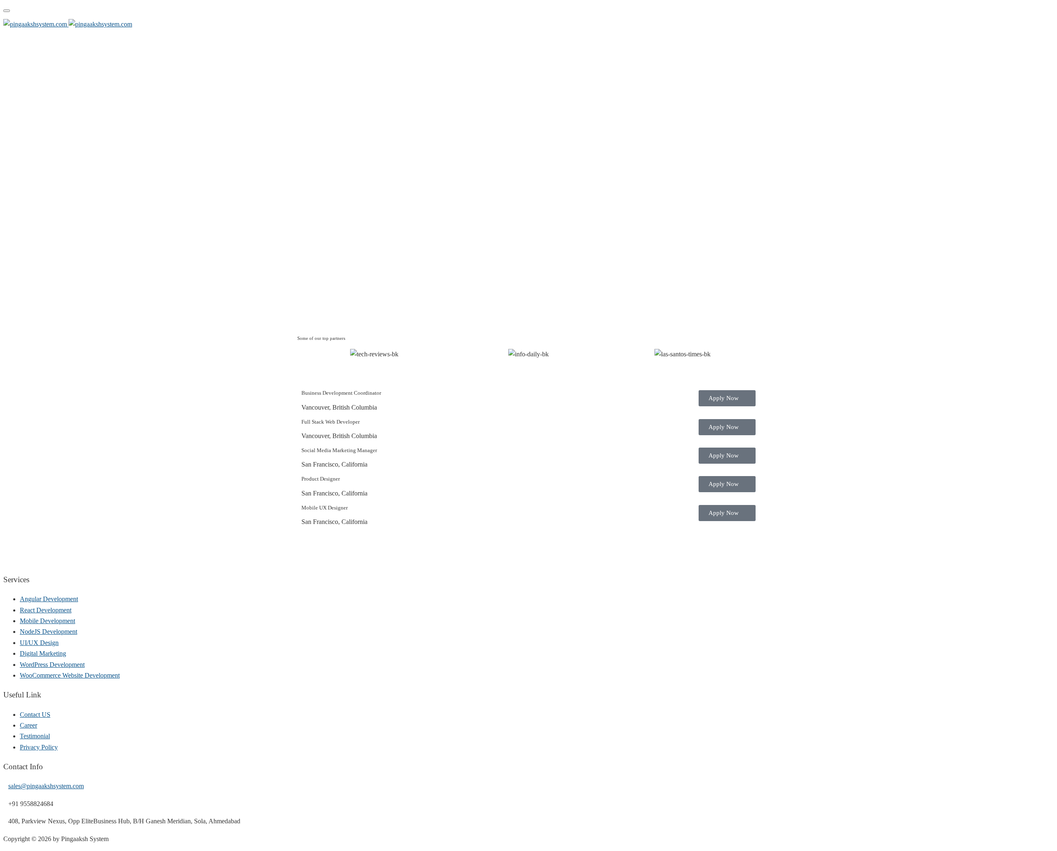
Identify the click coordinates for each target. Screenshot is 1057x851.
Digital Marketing (43, 653)
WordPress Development (52, 664)
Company (896, 24)
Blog (1043, 24)
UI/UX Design (39, 642)
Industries (969, 24)
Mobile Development (47, 620)
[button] (305, 354)
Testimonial (35, 736)
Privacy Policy (39, 747)
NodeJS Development (48, 631)
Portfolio (937, 24)
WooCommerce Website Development (70, 675)
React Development (45, 610)
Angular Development (49, 598)
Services (1009, 24)
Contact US (35, 714)
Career (28, 725)
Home (868, 24)
